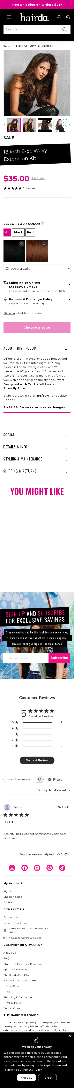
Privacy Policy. (33, 1069)
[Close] (70, 1036)
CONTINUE (19, 563)
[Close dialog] (69, 522)
